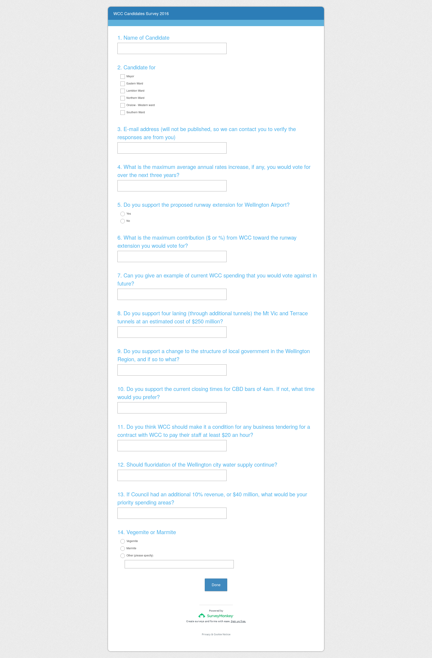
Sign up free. (238, 621)
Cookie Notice (222, 634)
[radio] (119, 214)
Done (216, 584)
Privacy (206, 634)
